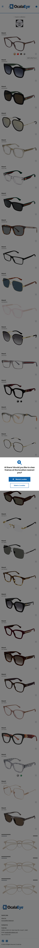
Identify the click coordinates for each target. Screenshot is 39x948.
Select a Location (19, 485)
